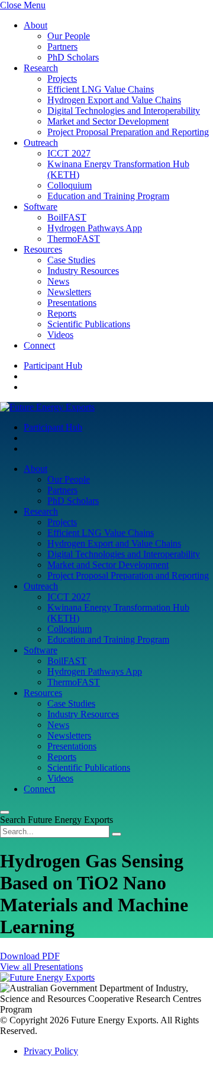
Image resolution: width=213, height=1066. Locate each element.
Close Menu (23, 5)
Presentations (71, 303)
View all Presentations (41, 967)
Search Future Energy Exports (56, 820)
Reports (61, 313)
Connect (39, 345)
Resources (43, 249)
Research (41, 68)
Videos (60, 335)
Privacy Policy (51, 1051)
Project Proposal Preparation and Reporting (128, 132)
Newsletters (69, 292)
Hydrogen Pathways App (94, 228)
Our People (68, 36)
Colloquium (69, 185)
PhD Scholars (73, 57)
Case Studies (71, 260)
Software (40, 207)
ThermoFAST (73, 239)
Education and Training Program (108, 196)
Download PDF (30, 956)
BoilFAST (66, 217)
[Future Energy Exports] (47, 407)
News (58, 281)
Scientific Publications (88, 324)
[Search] (116, 834)
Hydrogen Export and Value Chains (114, 100)
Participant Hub (53, 365)
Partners (62, 47)
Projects (62, 79)
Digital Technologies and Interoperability (123, 111)
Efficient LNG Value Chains (100, 89)
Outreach (41, 143)
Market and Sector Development (108, 121)
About (35, 25)
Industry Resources (83, 271)
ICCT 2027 (69, 153)
